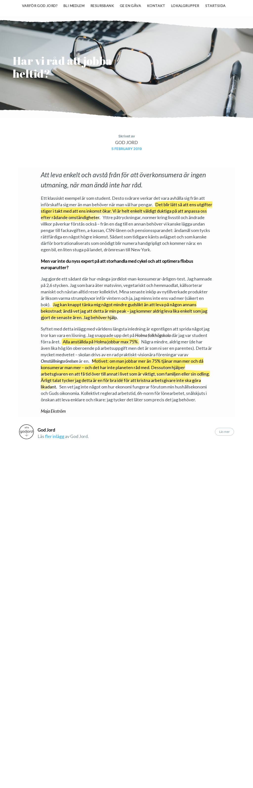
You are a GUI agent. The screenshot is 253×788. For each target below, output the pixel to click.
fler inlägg (54, 436)
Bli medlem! (162, 776)
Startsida (215, 5)
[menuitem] (40, 5)
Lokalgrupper (185, 5)
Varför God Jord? (40, 5)
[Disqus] (126, 516)
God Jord (126, 142)
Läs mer (224, 431)
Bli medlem (73, 5)
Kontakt (156, 5)
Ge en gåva (130, 5)
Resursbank (102, 5)
